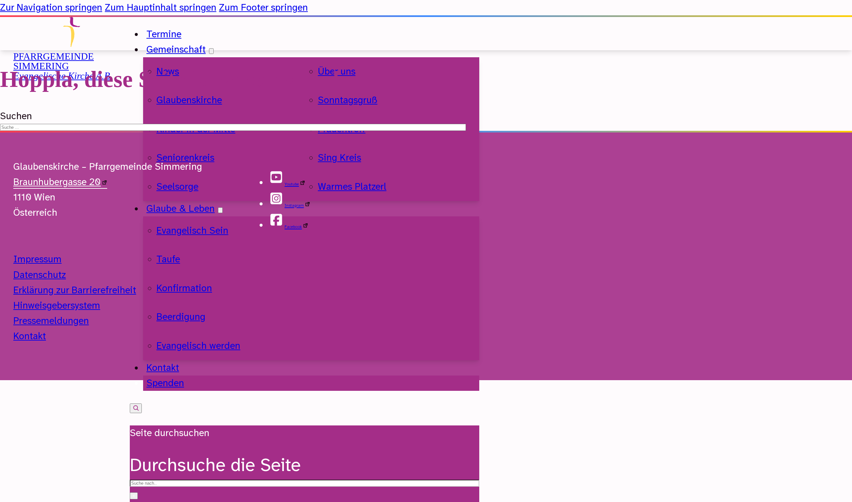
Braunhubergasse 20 (57, 182)
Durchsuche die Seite (215, 465)
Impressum (37, 259)
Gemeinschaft (176, 49)
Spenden (165, 383)
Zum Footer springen (263, 7)
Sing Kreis (339, 157)
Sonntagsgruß (347, 100)
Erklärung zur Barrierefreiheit (74, 290)
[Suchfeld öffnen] (136, 408)
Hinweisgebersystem (56, 305)
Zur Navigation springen (51, 7)
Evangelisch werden (198, 346)
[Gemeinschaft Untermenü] (211, 51)
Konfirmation (184, 288)
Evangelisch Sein (192, 230)
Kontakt (29, 336)
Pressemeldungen (51, 321)
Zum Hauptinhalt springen (160, 7)
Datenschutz (39, 275)
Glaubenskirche (189, 100)
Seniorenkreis (185, 157)
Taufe (168, 259)
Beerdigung (180, 317)
